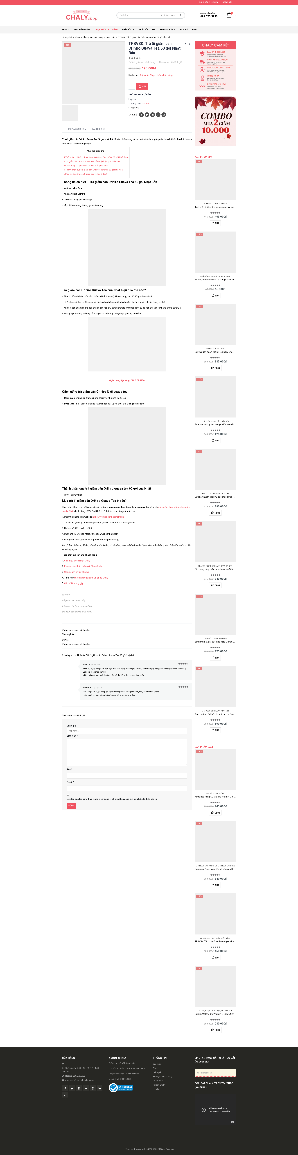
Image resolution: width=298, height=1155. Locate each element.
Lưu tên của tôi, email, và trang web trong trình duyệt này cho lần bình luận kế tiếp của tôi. (112, 799)
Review (215, 2)
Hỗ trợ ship (158, 1081)
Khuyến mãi (221, 793)
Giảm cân (110, 37)
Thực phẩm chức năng (106, 29)
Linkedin (99, 1088)
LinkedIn (152, 114)
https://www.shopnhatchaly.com (108, 517)
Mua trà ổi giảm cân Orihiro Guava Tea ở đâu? (85, 174)
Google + (158, 114)
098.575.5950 (137, 380)
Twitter (147, 114)
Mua (144, 86)
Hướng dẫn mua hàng (162, 1076)
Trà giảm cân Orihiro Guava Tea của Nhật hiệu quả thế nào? (92, 161)
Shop (64, 29)
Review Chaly (159, 1085)
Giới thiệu (203, 2)
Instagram (93, 1088)
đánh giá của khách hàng (142, 62)
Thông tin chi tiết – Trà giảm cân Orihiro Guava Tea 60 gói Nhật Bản (96, 157)
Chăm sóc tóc (212, 349)
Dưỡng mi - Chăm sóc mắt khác (222, 866)
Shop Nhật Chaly (204, 1073)
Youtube (86, 1088)
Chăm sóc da (128, 29)
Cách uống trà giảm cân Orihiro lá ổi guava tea (86, 165)
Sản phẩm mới (221, 204)
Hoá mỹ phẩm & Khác (209, 276)
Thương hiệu (166, 29)
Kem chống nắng (82, 29)
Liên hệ (156, 1089)
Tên (69, 769)
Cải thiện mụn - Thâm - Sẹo (209, 1011)
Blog (194, 29)
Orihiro (145, 103)
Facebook (141, 114)
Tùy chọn (215, 368)
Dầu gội (221, 349)
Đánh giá (71, 725)
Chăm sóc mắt (202, 866)
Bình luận (72, 736)
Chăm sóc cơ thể (147, 29)
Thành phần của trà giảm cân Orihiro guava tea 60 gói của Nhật (94, 170)
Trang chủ (67, 37)
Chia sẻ (133, 114)
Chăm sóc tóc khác (221, 494)
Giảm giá (183, 29)
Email (163, 114)
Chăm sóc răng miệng (223, 566)
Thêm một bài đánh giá (170, 62)
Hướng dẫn (227, 2)
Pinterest (79, 1088)
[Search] (181, 15)
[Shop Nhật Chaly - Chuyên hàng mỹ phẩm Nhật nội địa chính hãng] (81, 15)
